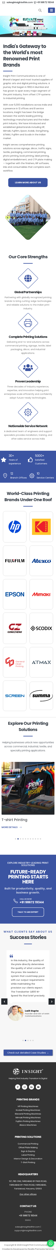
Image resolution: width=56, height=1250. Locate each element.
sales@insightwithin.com (27, 1226)
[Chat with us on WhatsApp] (50, 1243)
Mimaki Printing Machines (28, 1117)
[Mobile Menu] (51, 10)
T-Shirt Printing (28, 1162)
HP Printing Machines (28, 1106)
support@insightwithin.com (28, 1230)
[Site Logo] (17, 10)
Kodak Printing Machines (28, 1110)
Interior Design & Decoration (28, 1158)
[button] (40, 10)
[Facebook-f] (17, 1087)
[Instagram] (24, 1087)
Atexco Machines (28, 1125)
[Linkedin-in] (31, 1087)
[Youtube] (38, 1087)
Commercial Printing (28, 1143)
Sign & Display (28, 1151)
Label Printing (28, 1155)
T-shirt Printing (14, 819)
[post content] (28, 788)
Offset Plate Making (28, 1147)
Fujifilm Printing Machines (28, 1121)
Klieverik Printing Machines (28, 1113)
